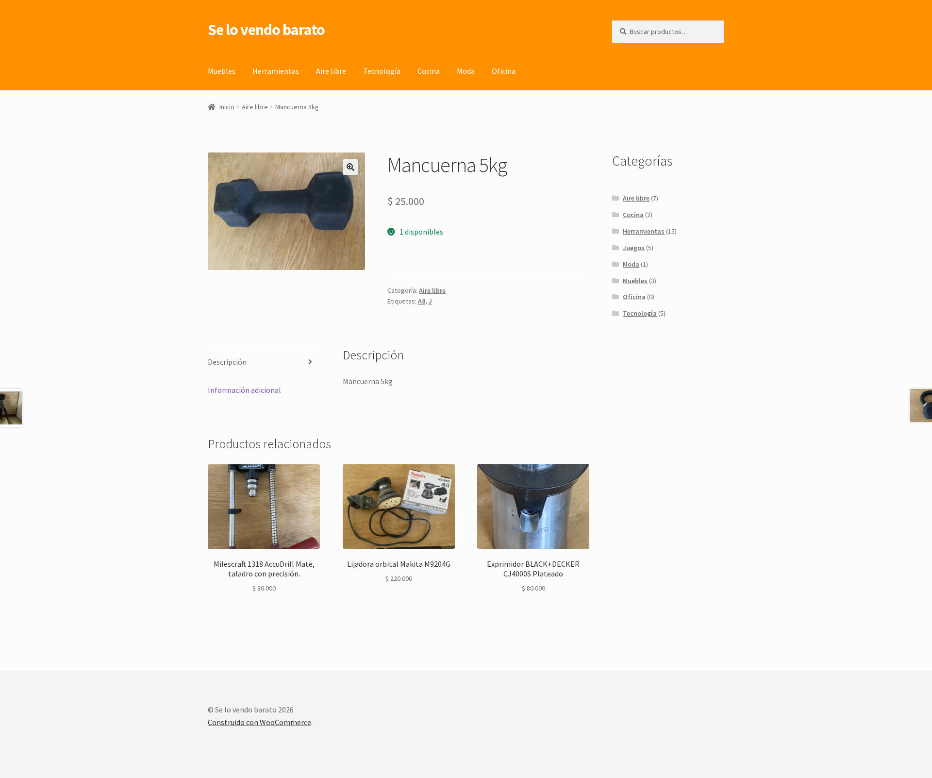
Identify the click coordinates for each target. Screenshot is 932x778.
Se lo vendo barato (266, 29)
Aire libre (331, 71)
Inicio (226, 106)
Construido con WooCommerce (259, 722)
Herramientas (275, 71)
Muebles (221, 71)
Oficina (504, 71)
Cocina (428, 71)
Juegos (634, 247)
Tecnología (381, 71)
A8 (421, 301)
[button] (350, 167)
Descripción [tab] (227, 362)
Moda (466, 71)
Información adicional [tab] (244, 390)
